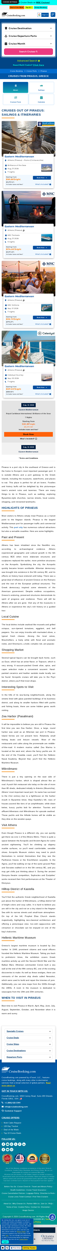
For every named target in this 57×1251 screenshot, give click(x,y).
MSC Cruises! (43, 2)
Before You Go (10, 1187)
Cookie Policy (24, 1207)
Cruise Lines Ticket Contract (19, 1197)
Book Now (28, 434)
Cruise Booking (16, 71)
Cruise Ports (32, 71)
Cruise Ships (13, 1044)
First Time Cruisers (40, 1197)
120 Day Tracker (11, 1126)
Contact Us (35, 1207)
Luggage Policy (32, 1193)
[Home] (3, 1247)
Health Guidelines (17, 1190)
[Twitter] (15, 1144)
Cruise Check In (24, 1187)
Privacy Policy (34, 1222)
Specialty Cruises (15, 1031)
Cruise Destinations (16, 1050)
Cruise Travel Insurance (36, 1190)
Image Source (28, 1210)
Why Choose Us (19, 1204)
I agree (5, 1242)
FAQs (50, 1204)
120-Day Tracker (29, 1248)
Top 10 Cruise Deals (12, 1133)
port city (18, 527)
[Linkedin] (24, 1144)
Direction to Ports (47, 1193)
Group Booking (41, 7)
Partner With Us (33, 1204)
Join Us (44, 1204)
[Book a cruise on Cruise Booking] (13, 14)
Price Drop (17, 1248)
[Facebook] (3, 1144)
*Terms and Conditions (28, 458)
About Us (7, 1204)
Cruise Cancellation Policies (13, 1193)
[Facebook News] (3, 1149)
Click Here (38, 65)
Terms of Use (11, 1207)
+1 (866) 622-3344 (12, 1103)
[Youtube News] (7, 1149)
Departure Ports (14, 1057)
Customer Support (13, 1111)
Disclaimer (45, 1207)
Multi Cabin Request (12, 1123)
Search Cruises (27, 51)
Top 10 (28, 7)
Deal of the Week (17, 7)
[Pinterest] (19, 1144)
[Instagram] (11, 1144)
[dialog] (10, 2)
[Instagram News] (11, 1149)
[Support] (7, 1247)
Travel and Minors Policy (42, 1187)
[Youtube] (7, 1144)
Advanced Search (27, 60)
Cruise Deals (13, 1038)
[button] (29, 28)
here (7, 1235)
